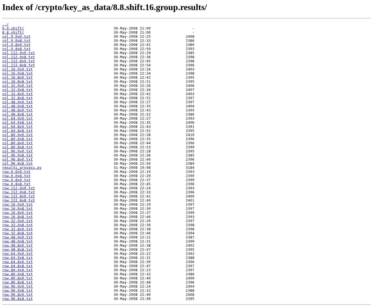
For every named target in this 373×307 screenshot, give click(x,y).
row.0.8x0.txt (16, 180)
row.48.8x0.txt (17, 245)
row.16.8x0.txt (17, 213)
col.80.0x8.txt (17, 139)
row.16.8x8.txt (17, 217)
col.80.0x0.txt (17, 135)
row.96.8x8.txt (17, 299)
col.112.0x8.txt (18, 57)
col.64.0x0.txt (17, 118)
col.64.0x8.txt (17, 122)
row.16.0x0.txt (17, 204)
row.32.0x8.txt (17, 225)
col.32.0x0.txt (17, 86)
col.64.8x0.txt (17, 127)
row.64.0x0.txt (17, 254)
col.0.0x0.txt (16, 36)
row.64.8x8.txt (17, 266)
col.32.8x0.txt (17, 94)
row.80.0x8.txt (17, 274)
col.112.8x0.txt (18, 61)
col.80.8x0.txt (17, 143)
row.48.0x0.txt (17, 237)
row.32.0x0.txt (17, 221)
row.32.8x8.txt (17, 233)
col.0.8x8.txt (16, 49)
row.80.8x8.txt (17, 282)
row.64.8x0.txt (17, 262)
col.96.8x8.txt (17, 163)
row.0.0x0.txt (16, 172)
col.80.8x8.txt (17, 147)
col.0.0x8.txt (16, 41)
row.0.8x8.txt (16, 184)
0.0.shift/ (13, 28)
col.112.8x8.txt (18, 65)
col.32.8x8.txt (17, 98)
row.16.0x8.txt (17, 208)
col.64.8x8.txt (17, 131)
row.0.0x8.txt (16, 176)
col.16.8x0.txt (17, 77)
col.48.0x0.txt (17, 102)
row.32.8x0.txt (17, 229)
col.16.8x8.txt (17, 81)
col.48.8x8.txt (17, 114)
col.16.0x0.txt (17, 69)
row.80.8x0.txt (17, 278)
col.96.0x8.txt (17, 155)
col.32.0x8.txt (17, 90)
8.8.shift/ (13, 32)
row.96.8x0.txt (17, 295)
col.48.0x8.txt (17, 106)
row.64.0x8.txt (17, 258)
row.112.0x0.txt (18, 188)
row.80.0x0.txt (17, 270)
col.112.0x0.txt (18, 53)
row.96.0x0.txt (17, 286)
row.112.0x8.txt (18, 192)
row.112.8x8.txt (18, 200)
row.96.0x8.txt (17, 290)
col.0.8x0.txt (16, 45)
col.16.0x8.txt (17, 73)
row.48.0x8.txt (17, 241)
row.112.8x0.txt (18, 196)
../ (5, 24)
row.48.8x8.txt (17, 249)
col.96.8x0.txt (17, 159)
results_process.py (22, 168)
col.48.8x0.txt (17, 110)
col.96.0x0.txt (17, 151)
